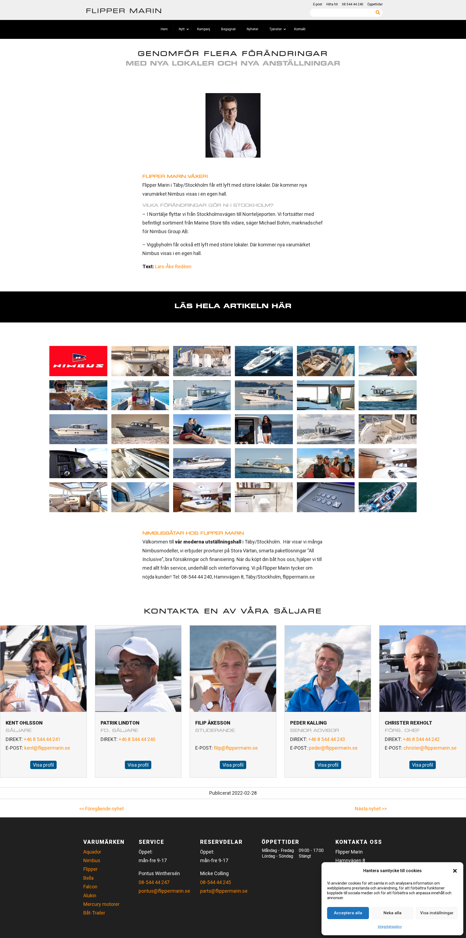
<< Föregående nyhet (101, 808)
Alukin (89, 895)
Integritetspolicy (390, 927)
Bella (88, 878)
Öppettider (375, 4)
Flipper (90, 869)
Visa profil (43, 765)
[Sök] (378, 12)
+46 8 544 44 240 (137, 739)
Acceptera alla (348, 912)
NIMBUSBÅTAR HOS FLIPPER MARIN (193, 533)
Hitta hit (332, 4)
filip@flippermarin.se (236, 748)
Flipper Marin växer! (175, 176)
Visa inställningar (437, 912)
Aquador (92, 852)
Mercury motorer (101, 904)
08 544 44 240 (352, 4)
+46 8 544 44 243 (326, 739)
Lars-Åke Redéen (173, 266)
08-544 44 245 (215, 882)
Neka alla (392, 912)
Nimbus (91, 860)
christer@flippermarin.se (430, 748)
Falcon (90, 886)
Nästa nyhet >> (371, 808)
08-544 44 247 (154, 882)
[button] (455, 871)
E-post (317, 4)
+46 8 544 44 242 (421, 739)
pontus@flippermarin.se (164, 891)
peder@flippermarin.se (333, 748)
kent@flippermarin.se (47, 748)
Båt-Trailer (94, 913)
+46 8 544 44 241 (42, 739)
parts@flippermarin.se (224, 891)
